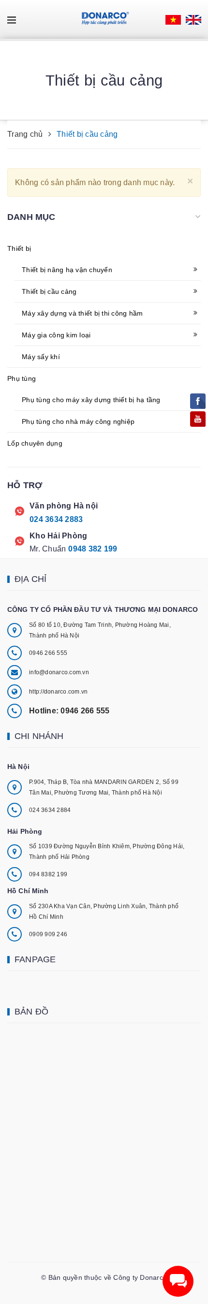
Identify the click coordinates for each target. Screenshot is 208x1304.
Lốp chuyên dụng (34, 443)
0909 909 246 (48, 934)
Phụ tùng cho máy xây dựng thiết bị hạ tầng (91, 400)
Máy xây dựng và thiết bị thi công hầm (82, 313)
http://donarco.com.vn (58, 691)
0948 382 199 (92, 549)
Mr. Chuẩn (48, 549)
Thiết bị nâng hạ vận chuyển (67, 270)
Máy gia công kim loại (56, 335)
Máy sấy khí (41, 357)
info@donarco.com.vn (59, 672)
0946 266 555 (48, 653)
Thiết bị (19, 248)
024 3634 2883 (56, 519)
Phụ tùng (21, 378)
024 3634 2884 (50, 810)
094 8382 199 (48, 874)
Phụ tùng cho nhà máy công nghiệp (78, 421)
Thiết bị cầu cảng (49, 291)
